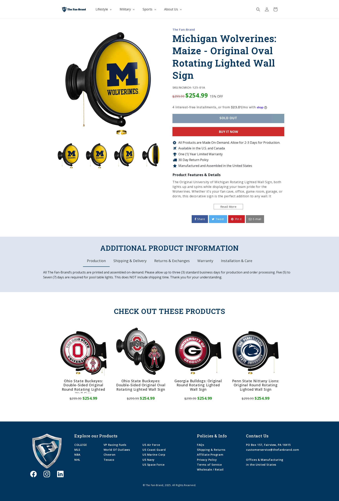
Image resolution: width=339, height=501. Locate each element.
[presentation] (51, 155)
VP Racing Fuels (115, 445)
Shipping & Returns (211, 450)
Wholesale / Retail (210, 469)
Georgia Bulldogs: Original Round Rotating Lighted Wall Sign (198, 385)
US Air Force (151, 445)
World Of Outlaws (117, 450)
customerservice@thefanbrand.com (272, 450)
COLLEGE (80, 445)
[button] (258, 9)
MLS (77, 450)
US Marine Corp (153, 454)
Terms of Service (209, 464)
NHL (77, 460)
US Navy (148, 460)
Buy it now (228, 132)
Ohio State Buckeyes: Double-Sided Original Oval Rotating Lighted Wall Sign (141, 385)
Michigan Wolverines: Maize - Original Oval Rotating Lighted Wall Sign (224, 56)
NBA (77, 454)
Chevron (110, 454)
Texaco (109, 460)
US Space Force (153, 464)
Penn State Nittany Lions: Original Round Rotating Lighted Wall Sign (255, 385)
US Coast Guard (154, 450)
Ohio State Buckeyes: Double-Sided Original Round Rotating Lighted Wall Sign (83, 386)
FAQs (200, 445)
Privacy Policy (207, 460)
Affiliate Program (210, 454)
